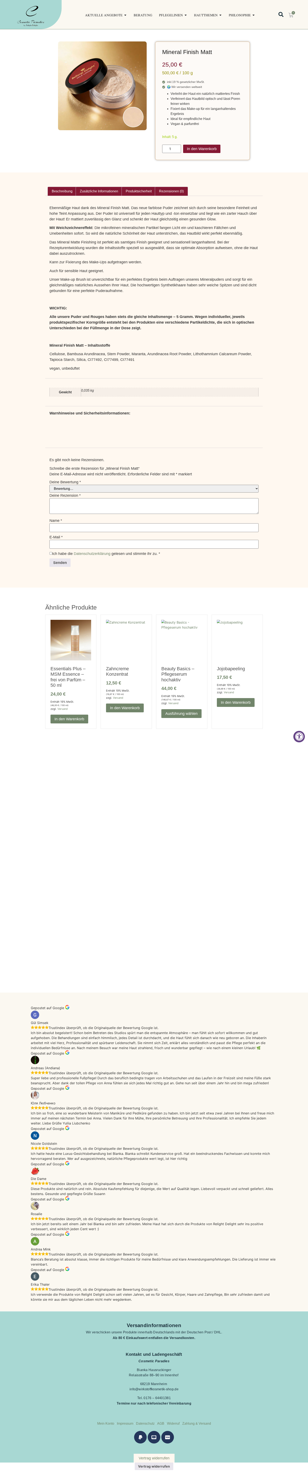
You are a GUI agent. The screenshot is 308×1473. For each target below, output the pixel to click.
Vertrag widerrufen (154, 1466)
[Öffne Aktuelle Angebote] (125, 15)
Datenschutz (145, 1423)
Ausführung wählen (181, 713)
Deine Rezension (65, 495)
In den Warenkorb (202, 149)
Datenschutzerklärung (92, 554)
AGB (160, 1423)
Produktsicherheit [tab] (139, 191)
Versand (62, 708)
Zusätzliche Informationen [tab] (99, 191)
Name (55, 520)
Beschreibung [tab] (62, 191)
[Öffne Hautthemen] (220, 15)
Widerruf (173, 1423)
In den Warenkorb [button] (69, 719)
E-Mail (56, 537)
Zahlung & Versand (196, 1423)
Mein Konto (105, 1423)
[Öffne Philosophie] (253, 15)
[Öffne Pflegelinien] (185, 15)
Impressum (124, 1423)
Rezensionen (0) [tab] (171, 191)
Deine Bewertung (65, 482)
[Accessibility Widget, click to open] (299, 736)
